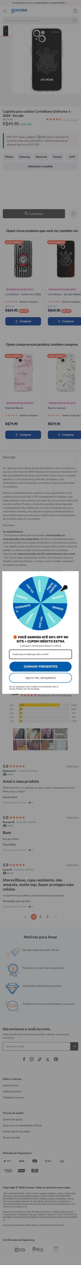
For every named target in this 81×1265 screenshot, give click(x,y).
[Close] (74, 575)
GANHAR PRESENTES (40, 666)
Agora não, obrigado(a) (40, 677)
